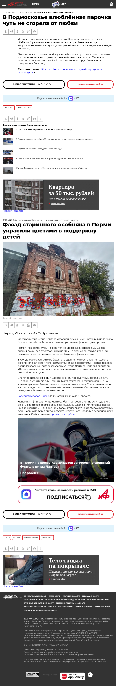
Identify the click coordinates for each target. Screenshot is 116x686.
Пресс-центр (54, 596)
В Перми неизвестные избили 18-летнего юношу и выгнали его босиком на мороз (54, 139)
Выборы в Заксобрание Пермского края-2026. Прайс (48, 607)
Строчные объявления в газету (39, 603)
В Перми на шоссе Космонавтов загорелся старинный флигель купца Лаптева (65, 464)
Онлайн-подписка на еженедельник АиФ (65, 600)
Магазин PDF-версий (33, 600)
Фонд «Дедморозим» (13, 318)
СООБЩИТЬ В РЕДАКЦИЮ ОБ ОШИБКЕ (40, 610)
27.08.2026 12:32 (10, 220)
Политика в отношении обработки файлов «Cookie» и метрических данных (59, 654)
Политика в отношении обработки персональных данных (51, 652)
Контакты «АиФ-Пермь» (98, 600)
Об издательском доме (35, 596)
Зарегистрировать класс (33, 396)
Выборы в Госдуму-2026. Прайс (70, 603)
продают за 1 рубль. (62, 414)
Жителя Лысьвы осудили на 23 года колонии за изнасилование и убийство (51, 168)
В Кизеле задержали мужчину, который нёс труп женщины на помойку (49, 158)
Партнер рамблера (50, 675)
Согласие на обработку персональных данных (46, 650)
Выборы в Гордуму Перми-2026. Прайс (93, 607)
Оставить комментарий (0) (90, 84)
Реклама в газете (90, 596)
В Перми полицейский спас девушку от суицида (39, 149)
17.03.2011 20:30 (9, 12)
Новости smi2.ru (13, 210)
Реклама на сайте (71, 596)
